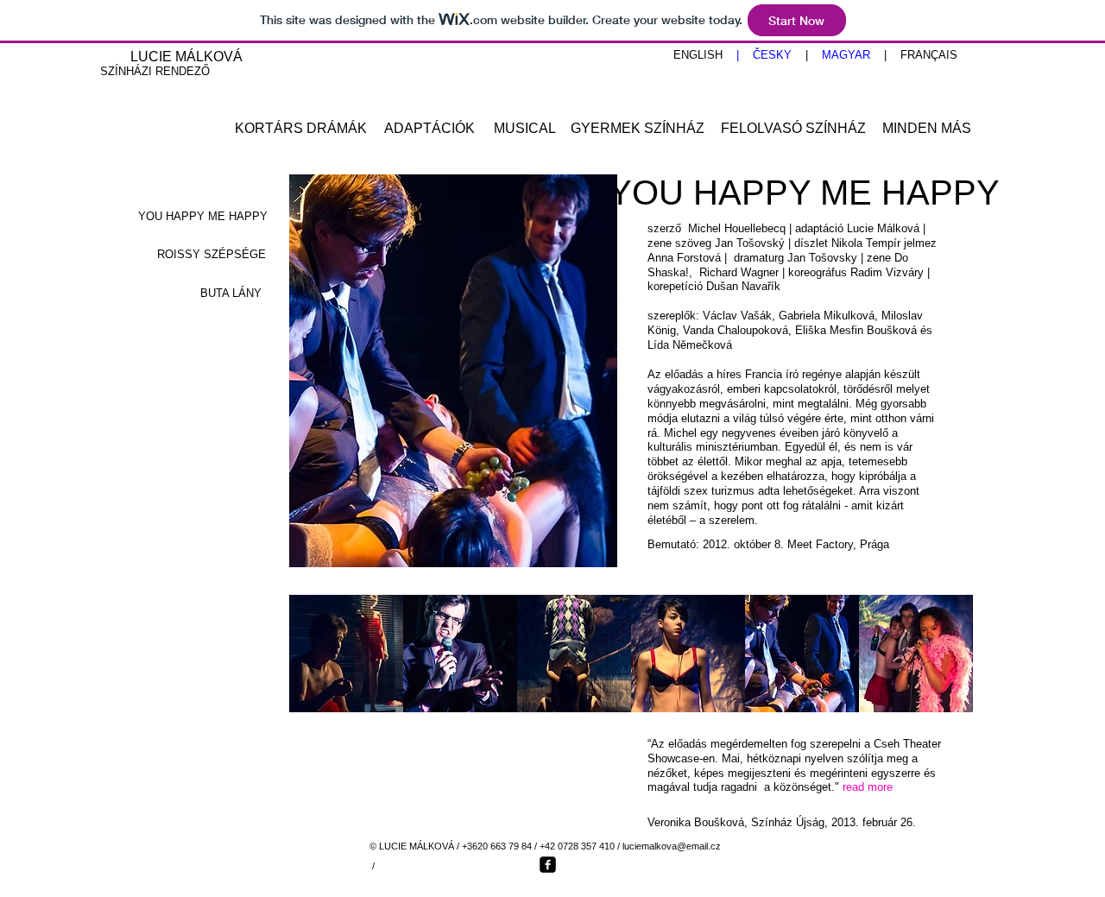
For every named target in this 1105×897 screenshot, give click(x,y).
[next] (936, 669)
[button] (346, 653)
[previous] (325, 669)
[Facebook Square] (548, 864)
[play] (937, 698)
